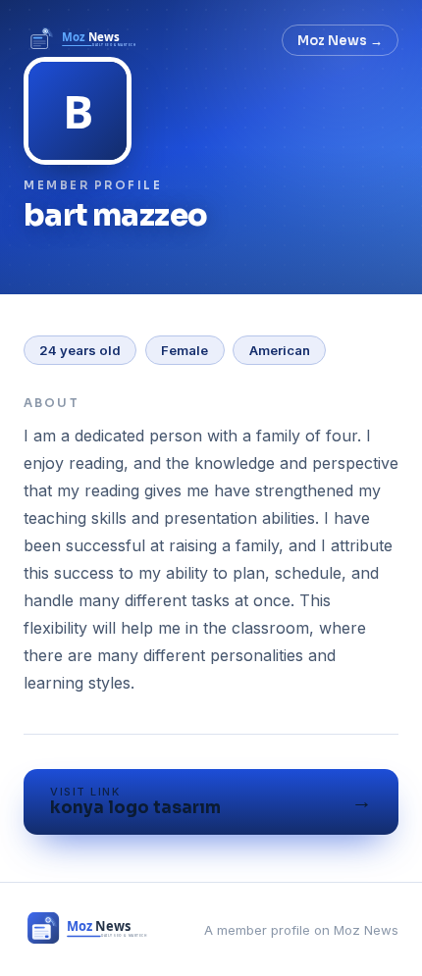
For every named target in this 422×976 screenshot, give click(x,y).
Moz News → (340, 40)
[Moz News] (84, 40)
